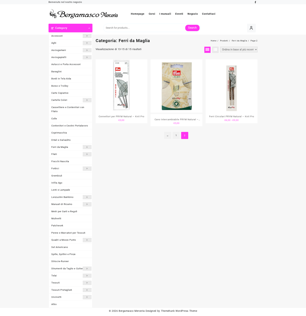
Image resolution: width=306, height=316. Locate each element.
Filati (54, 154)
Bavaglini (56, 71)
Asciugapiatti (58, 57)
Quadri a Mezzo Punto (63, 240)
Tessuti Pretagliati (61, 290)
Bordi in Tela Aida (61, 78)
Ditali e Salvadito (60, 140)
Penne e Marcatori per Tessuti (68, 232)
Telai (54, 275)
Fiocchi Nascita (60, 161)
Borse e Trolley (59, 86)
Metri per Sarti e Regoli (64, 211)
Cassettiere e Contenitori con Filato (67, 109)
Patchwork (57, 225)
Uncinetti (56, 297)
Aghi (53, 43)
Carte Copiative (60, 93)
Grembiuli (56, 175)
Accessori (57, 35)
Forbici (55, 168)
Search (192, 27)
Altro (54, 304)
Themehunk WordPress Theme (179, 310)
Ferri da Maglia (59, 147)
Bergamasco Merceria (132, 310)
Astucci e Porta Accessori (66, 64)
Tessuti (55, 282)
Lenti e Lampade (60, 190)
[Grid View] (207, 50)
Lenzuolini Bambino (62, 197)
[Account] (251, 28)
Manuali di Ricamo (61, 204)
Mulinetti (56, 218)
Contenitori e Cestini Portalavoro (69, 125)
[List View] (215, 50)
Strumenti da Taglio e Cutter (67, 268)
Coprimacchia (59, 132)
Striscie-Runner (60, 261)
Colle (54, 118)
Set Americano (59, 247)
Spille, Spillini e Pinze (63, 254)
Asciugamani (58, 50)
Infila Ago (56, 182)
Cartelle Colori (59, 100)
